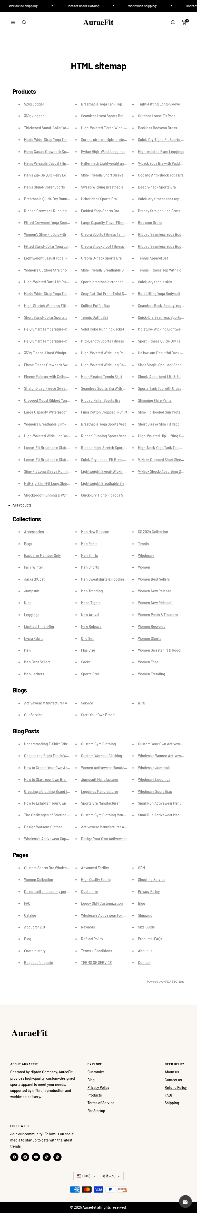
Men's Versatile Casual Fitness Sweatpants (57, 163)
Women (144, 567)
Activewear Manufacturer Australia (51, 703)
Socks (86, 662)
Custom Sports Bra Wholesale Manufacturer (58, 868)
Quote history (35, 951)
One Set (87, 638)
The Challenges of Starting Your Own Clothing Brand (65, 815)
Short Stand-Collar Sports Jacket (50, 317)
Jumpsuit (32, 591)
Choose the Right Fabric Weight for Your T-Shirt (62, 755)
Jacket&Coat (34, 579)
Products (94, 1095)
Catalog (30, 915)
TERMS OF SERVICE (96, 962)
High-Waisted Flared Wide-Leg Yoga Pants (115, 128)
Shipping (145, 915)
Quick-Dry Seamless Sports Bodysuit (167, 317)
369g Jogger (34, 116)
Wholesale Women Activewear (162, 755)
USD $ (86, 1176)
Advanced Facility (95, 868)
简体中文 (108, 1176)
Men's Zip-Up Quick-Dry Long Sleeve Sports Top (62, 175)
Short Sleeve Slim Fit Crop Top (162, 424)
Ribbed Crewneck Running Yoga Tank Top (57, 211)
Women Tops (148, 662)
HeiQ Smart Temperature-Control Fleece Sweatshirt (65, 329)
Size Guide (146, 927)
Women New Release (154, 591)
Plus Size (88, 650)
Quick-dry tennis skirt (155, 282)
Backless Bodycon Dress (157, 128)
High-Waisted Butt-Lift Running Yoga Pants (58, 282)
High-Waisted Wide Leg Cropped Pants (112, 365)
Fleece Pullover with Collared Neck (51, 376)
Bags (28, 543)
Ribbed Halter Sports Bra (100, 400)
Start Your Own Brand (98, 715)
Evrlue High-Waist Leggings (103, 151)
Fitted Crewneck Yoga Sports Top (50, 222)
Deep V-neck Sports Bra (157, 187)
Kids (27, 602)
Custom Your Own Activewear (161, 744)
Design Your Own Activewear (104, 839)
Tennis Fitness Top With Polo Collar (166, 270)
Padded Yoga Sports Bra (100, 211)
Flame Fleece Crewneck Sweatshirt (52, 365)
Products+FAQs (150, 939)
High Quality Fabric (96, 879)
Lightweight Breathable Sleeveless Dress (114, 483)
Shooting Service (151, 879)
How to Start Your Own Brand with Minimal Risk (61, 779)
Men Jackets (34, 674)
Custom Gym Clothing (98, 744)
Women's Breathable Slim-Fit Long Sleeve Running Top (68, 424)
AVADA (166, 981)
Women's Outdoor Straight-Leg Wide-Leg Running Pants (69, 270)
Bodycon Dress (150, 222)
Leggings (31, 615)
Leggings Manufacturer (99, 791)
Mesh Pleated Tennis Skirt (101, 376)
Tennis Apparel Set (153, 258)
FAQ (27, 903)
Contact (144, 962)
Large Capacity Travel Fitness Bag (108, 222)
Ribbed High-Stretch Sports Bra (106, 447)
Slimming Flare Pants (155, 400)
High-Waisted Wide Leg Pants (105, 353)
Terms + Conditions (96, 951)
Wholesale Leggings (154, 779)
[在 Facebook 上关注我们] (14, 1157)
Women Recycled (151, 626)
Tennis (143, 543)
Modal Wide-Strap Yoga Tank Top (50, 139)
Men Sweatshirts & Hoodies (103, 579)
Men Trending (92, 591)
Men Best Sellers (37, 662)
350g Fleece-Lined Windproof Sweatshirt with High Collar (69, 353)
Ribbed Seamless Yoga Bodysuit (163, 234)
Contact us (173, 1080)
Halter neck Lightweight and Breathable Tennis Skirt (122, 163)
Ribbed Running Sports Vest (103, 436)
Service (87, 703)
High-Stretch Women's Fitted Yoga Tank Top (59, 305)
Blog (27, 939)
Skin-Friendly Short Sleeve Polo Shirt (110, 175)
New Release (91, 626)
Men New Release (95, 531)
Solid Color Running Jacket (102, 329)
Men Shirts (89, 555)
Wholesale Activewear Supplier (48, 839)
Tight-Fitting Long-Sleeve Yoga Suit (167, 104)
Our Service (33, 715)
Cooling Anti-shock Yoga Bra (160, 175)
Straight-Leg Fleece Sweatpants (50, 388)
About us (145, 951)
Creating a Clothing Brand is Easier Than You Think (64, 791)
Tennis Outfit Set (94, 317)
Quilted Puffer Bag (95, 305)
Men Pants (89, 543)
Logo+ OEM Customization (102, 903)
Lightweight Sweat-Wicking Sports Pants (113, 471)
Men (27, 650)
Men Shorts (90, 567)
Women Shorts (149, 638)
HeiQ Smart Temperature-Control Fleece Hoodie (62, 341)
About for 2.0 (34, 927)
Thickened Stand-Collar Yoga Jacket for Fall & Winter (65, 128)
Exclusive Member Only (42, 555)
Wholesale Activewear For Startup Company (116, 915)
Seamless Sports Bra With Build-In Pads (112, 388)
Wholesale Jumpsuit (154, 768)
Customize (89, 891)
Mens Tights (91, 602)
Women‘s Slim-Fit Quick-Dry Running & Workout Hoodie (68, 234)
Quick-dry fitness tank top (158, 199)
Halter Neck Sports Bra (99, 199)
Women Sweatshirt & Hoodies (161, 650)
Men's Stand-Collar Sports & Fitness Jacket (58, 187)
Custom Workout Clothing (101, 755)
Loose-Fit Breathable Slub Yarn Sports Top (58, 447)
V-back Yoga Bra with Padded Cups (165, 163)
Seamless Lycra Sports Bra (102, 116)
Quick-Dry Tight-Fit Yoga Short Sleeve (111, 495)
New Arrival (90, 615)
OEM (141, 868)
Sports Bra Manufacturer (100, 803)
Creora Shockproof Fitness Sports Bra (111, 246)
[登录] (172, 22)
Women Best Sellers (154, 579)
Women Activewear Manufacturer (107, 768)
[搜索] (24, 22)
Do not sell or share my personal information (59, 891)
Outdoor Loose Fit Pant (156, 116)
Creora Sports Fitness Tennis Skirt (108, 234)
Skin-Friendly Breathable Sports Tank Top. (114, 270)
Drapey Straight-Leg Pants (159, 211)
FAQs (169, 1095)
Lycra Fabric (33, 638)
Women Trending (151, 674)
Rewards (88, 927)
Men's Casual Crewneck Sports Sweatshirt (57, 151)
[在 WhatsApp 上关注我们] (57, 1157)
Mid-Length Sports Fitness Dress (107, 341)
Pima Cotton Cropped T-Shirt (104, 412)
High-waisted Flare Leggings (161, 151)
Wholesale (146, 555)
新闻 (141, 703)
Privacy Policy (149, 891)
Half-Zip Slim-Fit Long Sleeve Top (50, 483)
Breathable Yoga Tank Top (101, 104)
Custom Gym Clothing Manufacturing (110, 815)
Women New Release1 (155, 602)
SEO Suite (178, 981)
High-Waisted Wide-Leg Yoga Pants (52, 436)
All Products (22, 505)
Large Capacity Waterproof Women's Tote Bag (60, 412)
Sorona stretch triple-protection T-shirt (112, 139)
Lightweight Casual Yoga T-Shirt (49, 258)
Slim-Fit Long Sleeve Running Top (51, 471)
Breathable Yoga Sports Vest (103, 424)
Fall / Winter (33, 567)
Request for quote (38, 962)
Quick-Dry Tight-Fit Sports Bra (162, 139)
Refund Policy (92, 939)
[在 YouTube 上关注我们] (36, 1157)
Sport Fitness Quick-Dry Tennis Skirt (167, 341)
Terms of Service (100, 1103)
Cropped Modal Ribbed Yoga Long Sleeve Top (60, 400)
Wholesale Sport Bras (155, 791)
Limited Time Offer (39, 626)
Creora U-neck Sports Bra (101, 258)
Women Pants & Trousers (158, 615)
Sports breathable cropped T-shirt (108, 282)
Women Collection (38, 879)
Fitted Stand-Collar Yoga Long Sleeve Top (57, 246)
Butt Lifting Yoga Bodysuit (159, 293)
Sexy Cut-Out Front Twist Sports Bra (110, 293)
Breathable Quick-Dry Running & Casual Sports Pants (66, 199)
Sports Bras (90, 674)
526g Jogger (34, 104)
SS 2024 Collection (153, 531)
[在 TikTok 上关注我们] (47, 1157)
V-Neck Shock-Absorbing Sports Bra (166, 471)
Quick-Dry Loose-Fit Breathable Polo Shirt (114, 459)
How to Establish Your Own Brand (50, 803)
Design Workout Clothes (43, 827)
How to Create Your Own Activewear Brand (57, 768)
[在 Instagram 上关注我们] (25, 1157)
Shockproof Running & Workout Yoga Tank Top (61, 495)
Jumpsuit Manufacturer (100, 779)
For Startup (96, 1111)
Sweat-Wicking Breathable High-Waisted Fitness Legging (127, 187)
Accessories (34, 531)
